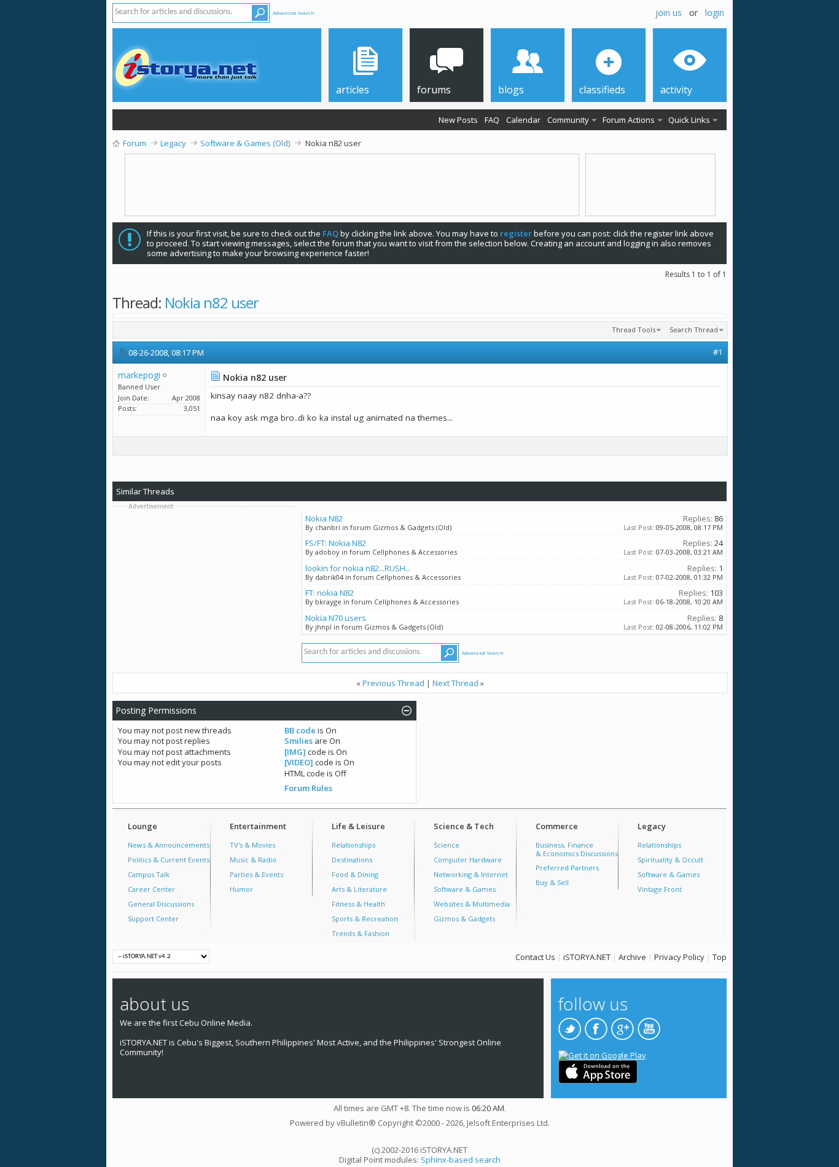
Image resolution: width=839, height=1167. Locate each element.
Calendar (523, 119)
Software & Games (465, 889)
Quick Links (689, 119)
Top (719, 956)
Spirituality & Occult (670, 859)
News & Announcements (168, 844)
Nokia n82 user (212, 302)
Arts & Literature (359, 889)
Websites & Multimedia (472, 903)
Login (714, 12)
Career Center (151, 889)
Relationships (353, 844)
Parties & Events (256, 874)
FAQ (492, 119)
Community (568, 119)
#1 (717, 351)
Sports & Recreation (365, 918)
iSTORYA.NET (587, 956)
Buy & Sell (552, 882)
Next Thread (455, 683)
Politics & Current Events (168, 859)
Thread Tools (633, 329)
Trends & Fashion (360, 933)
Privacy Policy (679, 956)
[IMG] (295, 751)
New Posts (458, 119)
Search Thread (693, 329)
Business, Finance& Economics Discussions (577, 849)
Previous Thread (393, 683)
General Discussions (161, 903)
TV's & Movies (252, 844)
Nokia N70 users (335, 617)
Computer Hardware (468, 859)
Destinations (352, 859)
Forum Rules (308, 788)
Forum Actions (629, 119)
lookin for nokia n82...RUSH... (358, 568)
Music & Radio (253, 859)
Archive (632, 956)
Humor (241, 889)
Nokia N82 (324, 518)
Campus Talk (149, 874)
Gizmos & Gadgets (464, 918)
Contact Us (535, 956)
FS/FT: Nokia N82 (335, 542)
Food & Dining (355, 874)
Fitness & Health (358, 903)
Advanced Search (293, 12)
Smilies (298, 740)
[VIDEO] (298, 762)
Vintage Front (660, 889)
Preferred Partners (567, 867)
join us (668, 12)
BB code (300, 730)
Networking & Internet (471, 874)
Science (446, 844)
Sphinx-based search (461, 1159)
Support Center (153, 918)
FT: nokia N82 (329, 592)
